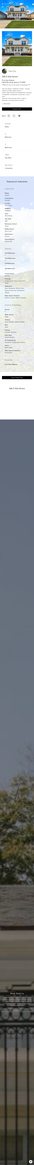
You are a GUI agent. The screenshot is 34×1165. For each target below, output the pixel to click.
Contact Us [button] (17, 1010)
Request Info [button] (17, 109)
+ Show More (6, 103)
